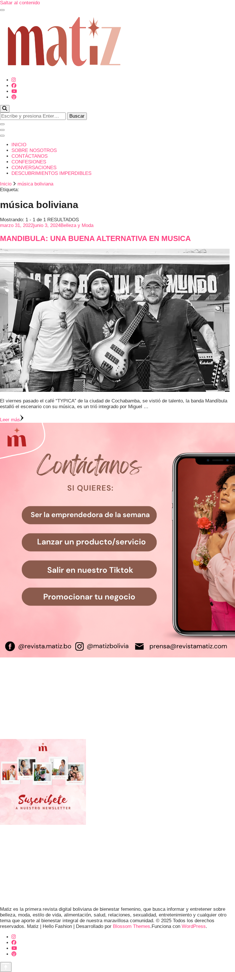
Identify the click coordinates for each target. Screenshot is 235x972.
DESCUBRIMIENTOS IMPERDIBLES (51, 173)
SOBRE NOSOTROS (34, 150)
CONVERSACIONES (33, 167)
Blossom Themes (131, 926)
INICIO (18, 144)
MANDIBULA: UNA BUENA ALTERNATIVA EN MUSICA (95, 238)
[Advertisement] (117, 699)
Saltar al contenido (20, 2)
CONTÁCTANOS (29, 156)
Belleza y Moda (76, 225)
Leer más (10, 419)
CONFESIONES (28, 162)
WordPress (194, 926)
